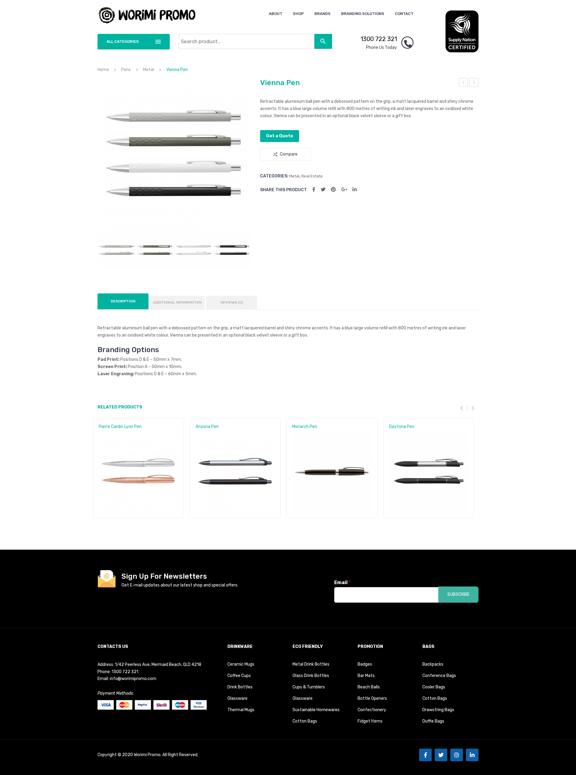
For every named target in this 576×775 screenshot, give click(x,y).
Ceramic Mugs (240, 664)
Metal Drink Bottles (310, 664)
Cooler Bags (433, 687)
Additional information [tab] (177, 302)
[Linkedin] (472, 755)
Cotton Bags (304, 721)
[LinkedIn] (354, 190)
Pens (126, 69)
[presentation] (463, 408)
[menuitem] (275, 13)
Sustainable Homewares (316, 709)
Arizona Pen (207, 426)
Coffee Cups (239, 675)
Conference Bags (439, 675)
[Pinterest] (333, 190)
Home (103, 69)
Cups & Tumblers (308, 687)
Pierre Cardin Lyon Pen (120, 426)
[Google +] (344, 190)
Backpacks (432, 664)
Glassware (237, 698)
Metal (148, 69)
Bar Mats (366, 675)
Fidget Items (370, 721)
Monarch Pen (304, 426)
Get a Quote (279, 135)
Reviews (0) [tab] (231, 302)
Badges (365, 664)
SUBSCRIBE (458, 594)
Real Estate (312, 176)
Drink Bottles (240, 687)
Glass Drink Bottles (310, 675)
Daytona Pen (401, 426)
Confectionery (372, 709)
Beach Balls (369, 687)
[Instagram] (456, 755)
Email (342, 582)
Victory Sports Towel (474, 83)
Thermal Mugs (240, 709)
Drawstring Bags (438, 709)
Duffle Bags (433, 721)
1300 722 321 (379, 39)
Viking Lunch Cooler (463, 83)
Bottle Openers (372, 698)
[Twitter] (323, 190)
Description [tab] (123, 301)
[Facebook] (313, 190)
